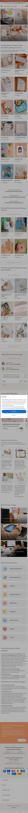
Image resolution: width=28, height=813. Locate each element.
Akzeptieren (14, 411)
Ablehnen (14, 415)
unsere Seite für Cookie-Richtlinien (16, 408)
